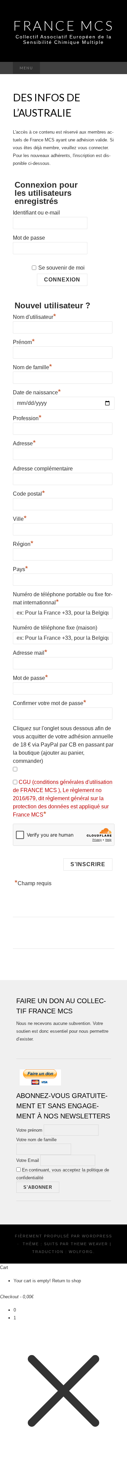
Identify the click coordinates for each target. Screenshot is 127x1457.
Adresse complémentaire (43, 469)
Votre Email (27, 1160)
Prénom (24, 341)
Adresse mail (30, 652)
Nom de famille (32, 366)
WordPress (97, 1236)
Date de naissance (37, 392)
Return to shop (66, 1280)
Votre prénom (29, 1130)
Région (23, 543)
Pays (20, 568)
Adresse (24, 442)
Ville (20, 518)
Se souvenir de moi (61, 268)
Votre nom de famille (36, 1139)
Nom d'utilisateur (34, 316)
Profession (27, 417)
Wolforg (81, 1252)
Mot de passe (29, 238)
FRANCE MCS (63, 25)
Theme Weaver (89, 1244)
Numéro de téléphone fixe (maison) (55, 628)
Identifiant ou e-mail (36, 213)
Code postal (29, 493)
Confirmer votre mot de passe (49, 702)
